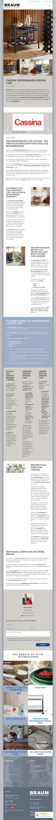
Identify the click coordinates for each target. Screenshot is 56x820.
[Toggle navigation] (49, 5)
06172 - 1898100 (48, 1)
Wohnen (7, 764)
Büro (6, 769)
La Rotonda (42, 487)
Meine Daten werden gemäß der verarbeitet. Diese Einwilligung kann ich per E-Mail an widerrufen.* (28, 639)
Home (31, 764)
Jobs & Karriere (8, 774)
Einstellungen (8, 779)
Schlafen (7, 771)
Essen (6, 768)
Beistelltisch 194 (35, 519)
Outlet (31, 772)
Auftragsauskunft (33, 768)
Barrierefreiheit (8, 781)
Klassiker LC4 (34, 532)
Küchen (7, 766)
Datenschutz (8, 777)
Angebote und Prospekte (35, 766)
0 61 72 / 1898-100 (28, 613)
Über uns (7, 772)
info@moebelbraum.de (29, 615)
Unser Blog (32, 769)
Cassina (45, 154)
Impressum (7, 776)
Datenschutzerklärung (30, 638)
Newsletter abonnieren (34, 771)
